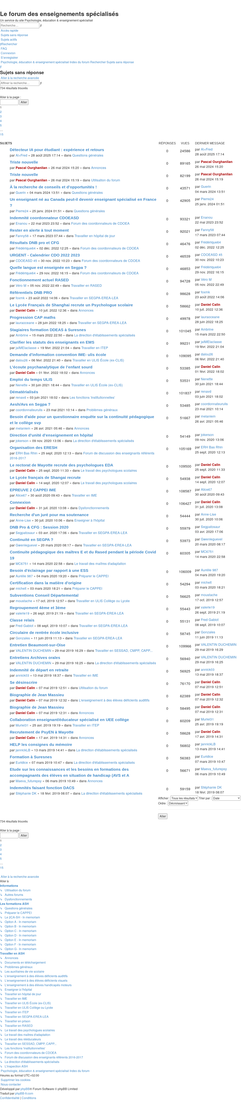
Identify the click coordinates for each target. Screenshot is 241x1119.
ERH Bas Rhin (26, 453)
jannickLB (23, 750)
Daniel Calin (25, 310)
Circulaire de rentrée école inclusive (44, 632)
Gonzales (23, 638)
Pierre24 (22, 210)
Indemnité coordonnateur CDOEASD (44, 218)
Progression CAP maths (33, 317)
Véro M (21, 285)
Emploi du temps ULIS (31, 379)
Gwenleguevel (26, 545)
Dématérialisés (24, 392)
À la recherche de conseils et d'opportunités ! (53, 187)
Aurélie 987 (24, 576)
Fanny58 (22, 235)
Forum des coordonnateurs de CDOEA (100, 223)
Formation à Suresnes (31, 757)
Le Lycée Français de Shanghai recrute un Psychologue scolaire (71, 305)
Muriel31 (22, 725)
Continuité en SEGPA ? (31, 539)
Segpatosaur (25, 532)
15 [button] (1, 134)
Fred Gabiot (24, 625)
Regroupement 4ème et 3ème (38, 608)
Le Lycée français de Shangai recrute (45, 477)
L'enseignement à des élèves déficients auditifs (114, 700)
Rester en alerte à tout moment (39, 230)
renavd (21, 397)
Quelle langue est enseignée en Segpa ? (48, 267)
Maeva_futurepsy (29, 780)
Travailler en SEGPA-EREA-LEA (94, 297)
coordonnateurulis (29, 409)
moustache (24, 600)
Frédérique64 (26, 248)
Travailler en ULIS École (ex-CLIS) (98, 360)
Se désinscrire (23, 682)
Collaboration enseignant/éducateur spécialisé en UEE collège (69, 719)
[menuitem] (14, 35)
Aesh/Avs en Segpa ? (30, 404)
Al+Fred (21, 155)
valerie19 (22, 613)
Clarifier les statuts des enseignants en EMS (52, 342)
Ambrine (22, 335)
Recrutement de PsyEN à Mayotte (42, 732)
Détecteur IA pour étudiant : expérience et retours (57, 150)
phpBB (25, 1089)
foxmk (20, 297)
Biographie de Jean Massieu (37, 695)
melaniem (23, 428)
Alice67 (21, 495)
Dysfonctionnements (94, 507)
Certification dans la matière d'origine (46, 583)
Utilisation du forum (105, 180)
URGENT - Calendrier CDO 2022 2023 (45, 255)
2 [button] (1, 112)
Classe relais (22, 620)
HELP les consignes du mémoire (41, 744)
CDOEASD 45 (26, 260)
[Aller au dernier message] (233, 161)
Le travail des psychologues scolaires (109, 470)
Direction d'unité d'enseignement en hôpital (51, 435)
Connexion (20, 502)
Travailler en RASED (86, 285)
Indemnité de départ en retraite (39, 670)
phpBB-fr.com (24, 1093)
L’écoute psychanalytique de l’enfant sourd (51, 367)
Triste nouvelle (24, 162)
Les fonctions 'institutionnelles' (92, 397)
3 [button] (1, 116)
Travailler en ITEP (94, 347)
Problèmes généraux (102, 409)
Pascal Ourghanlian (31, 167)
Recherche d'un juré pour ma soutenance (49, 515)
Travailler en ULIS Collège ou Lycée (103, 600)
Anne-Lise (23, 520)
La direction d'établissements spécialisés (104, 335)
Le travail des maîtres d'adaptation (100, 563)
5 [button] (1, 125)
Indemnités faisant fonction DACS (42, 788)
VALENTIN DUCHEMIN (33, 650)
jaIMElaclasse (26, 347)
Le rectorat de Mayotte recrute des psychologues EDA (61, 465)
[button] (0, 92)
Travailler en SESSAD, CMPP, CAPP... (124, 650)
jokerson (22, 440)
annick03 (22, 675)
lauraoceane (25, 322)
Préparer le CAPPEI (94, 576)
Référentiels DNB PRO (31, 292)
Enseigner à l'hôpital (89, 520)
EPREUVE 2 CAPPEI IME (33, 490)
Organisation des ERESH (33, 447)
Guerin (21, 192)
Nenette (21, 385)
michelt (21, 588)
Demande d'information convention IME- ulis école (58, 354)
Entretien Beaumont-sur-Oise (37, 645)
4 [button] (1, 121)
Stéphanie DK (26, 793)
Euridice (22, 762)
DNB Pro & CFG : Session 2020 (39, 527)
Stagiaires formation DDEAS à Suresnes (48, 330)
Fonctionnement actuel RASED (39, 280)
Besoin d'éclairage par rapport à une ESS (49, 570)
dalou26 (22, 360)
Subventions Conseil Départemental (44, 595)
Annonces (98, 167)
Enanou (21, 223)
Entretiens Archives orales (35, 657)
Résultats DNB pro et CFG (34, 242)
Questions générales (87, 155)
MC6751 (22, 563)
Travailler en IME (84, 495)
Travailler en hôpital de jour (95, 235)
